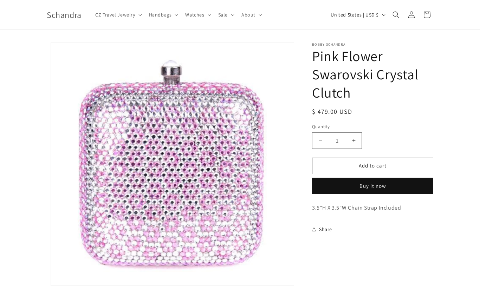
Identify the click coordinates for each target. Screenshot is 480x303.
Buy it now (372, 186)
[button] (117, 14)
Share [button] (325, 229)
